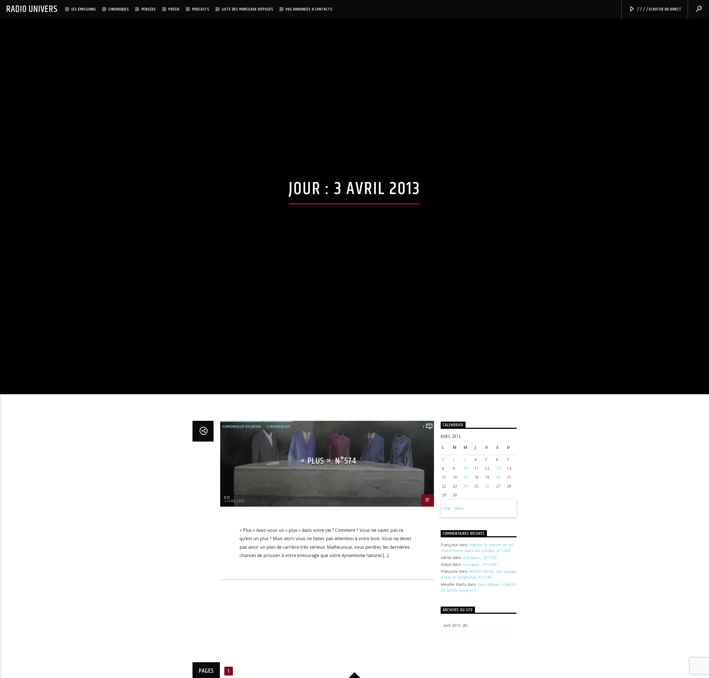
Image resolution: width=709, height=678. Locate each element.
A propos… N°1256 (480, 574)
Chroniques (119, 9)
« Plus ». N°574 (328, 478)
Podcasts (200, 9)
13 (498, 485)
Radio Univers (31, 9)
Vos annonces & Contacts (309, 9)
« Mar (446, 525)
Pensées (149, 9)
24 (465, 503)
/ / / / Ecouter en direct (659, 9)
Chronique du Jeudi (241, 443)
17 (465, 494)
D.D (227, 514)
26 (487, 503)
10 (465, 485)
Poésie (174, 9)
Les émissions (83, 9)
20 (498, 494)
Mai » (459, 525)
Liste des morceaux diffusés (247, 9)
